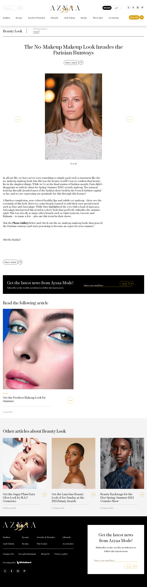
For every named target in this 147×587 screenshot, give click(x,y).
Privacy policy (61, 553)
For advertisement (27, 553)
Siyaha (84, 17)
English (107, 8)
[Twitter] (128, 8)
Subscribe (134, 17)
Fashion (6, 17)
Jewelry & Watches (36, 17)
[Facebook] (133, 8)
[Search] (21, 8)
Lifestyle (54, 17)
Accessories (114, 17)
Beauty (19, 17)
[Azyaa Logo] (38, 526)
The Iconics (98, 17)
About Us (45, 553)
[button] (17, 119)
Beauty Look (12, 30)
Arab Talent (69, 17)
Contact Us (8, 553)
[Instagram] (138, 8)
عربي (116, 7)
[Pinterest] (142, 8)
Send (124, 283)
